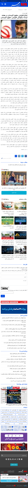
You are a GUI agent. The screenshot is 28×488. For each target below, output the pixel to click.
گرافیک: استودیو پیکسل (10, 485)
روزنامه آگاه (7, 423)
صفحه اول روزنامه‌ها (22, 384)
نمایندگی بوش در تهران (6, 419)
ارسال (3, 296)
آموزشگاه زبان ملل (22, 421)
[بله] (19, 459)
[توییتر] (15, 459)
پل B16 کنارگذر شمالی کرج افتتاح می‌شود (18, 353)
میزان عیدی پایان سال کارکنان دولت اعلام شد (17, 165)
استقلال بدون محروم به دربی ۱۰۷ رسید (18, 381)
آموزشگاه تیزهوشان (22, 419)
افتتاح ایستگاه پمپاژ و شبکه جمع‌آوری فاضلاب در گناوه (15, 329)
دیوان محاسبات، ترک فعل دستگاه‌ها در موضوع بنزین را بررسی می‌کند (14, 336)
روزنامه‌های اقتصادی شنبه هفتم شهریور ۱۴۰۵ (16, 405)
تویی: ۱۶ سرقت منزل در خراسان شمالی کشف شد (16, 348)
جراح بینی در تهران (22, 410)
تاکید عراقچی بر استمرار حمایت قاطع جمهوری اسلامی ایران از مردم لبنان (14, 321)
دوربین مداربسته (21, 414)
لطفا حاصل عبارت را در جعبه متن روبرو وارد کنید (17, 290)
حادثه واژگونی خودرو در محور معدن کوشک (18, 368)
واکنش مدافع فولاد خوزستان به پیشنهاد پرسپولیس (16, 359)
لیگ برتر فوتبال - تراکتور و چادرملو (19, 371)
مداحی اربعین (4, 412)
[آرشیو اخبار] (8, 459)
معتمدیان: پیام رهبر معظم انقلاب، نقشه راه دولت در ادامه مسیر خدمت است (13, 332)
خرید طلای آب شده (5, 410)
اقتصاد (25, 9)
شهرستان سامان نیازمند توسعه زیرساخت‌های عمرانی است (15, 342)
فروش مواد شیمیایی (22, 417)
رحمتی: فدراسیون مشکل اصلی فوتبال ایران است (16, 366)
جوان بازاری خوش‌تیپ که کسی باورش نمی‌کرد (17, 340)
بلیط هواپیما (14, 419)
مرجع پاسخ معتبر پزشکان (8, 414)
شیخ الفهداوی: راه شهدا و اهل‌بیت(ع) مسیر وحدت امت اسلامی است (13, 362)
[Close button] (27, 474)
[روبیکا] (13, 459)
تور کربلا (17, 412)
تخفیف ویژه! (9, 481)
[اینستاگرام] (17, 459)
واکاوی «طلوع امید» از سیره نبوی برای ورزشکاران (16, 345)
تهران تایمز (21, 423)
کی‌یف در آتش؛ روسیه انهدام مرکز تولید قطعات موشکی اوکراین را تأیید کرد (13, 374)
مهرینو (3, 421)
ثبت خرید (14, 193)
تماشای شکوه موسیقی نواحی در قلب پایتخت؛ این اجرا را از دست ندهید (13, 325)
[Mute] (5, 184)
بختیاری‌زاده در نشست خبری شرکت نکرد (18, 356)
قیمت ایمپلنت (13, 417)
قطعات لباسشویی (5, 417)
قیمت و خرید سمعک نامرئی (11, 421)
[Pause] (3, 184)
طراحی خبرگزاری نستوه (21, 485)
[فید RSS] (11, 459)
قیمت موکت (24, 412)
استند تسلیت (11, 412)
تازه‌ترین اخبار (23, 315)
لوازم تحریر (14, 410)
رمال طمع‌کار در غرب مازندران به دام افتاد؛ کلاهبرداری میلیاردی (14, 318)
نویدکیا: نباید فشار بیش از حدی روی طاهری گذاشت (16, 378)
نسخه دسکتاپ (14, 464)
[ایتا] (6, 459)
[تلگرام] (22, 459)
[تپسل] (2, 169)
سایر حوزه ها (21, 9)
